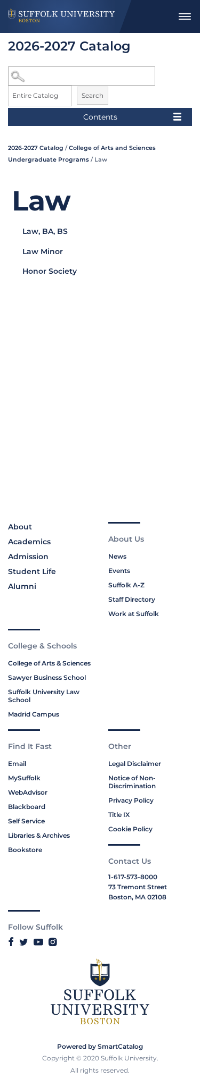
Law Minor (42, 251)
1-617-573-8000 (132, 877)
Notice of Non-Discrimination (132, 782)
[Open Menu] (184, 16)
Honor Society (49, 271)
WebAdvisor (27, 792)
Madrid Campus (33, 714)
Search (92, 95)
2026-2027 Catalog (35, 147)
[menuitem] (184, 16)
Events (119, 571)
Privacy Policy (131, 800)
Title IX (119, 815)
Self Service (26, 821)
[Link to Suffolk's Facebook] (11, 942)
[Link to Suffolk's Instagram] (53, 942)
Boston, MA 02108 (137, 897)
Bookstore (25, 850)
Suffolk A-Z (126, 585)
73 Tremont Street (137, 887)
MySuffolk (24, 778)
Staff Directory (131, 599)
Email (17, 764)
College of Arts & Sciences (49, 663)
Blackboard (26, 807)
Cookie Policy (130, 829)
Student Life (32, 571)
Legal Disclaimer (134, 764)
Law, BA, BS (45, 231)
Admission (28, 556)
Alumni (22, 586)
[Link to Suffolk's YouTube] (38, 942)
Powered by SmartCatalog (100, 1046)
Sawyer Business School (47, 677)
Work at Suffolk (133, 614)
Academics (29, 541)
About (20, 527)
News (117, 556)
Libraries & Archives (39, 835)
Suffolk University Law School (43, 696)
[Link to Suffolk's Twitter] (23, 942)
